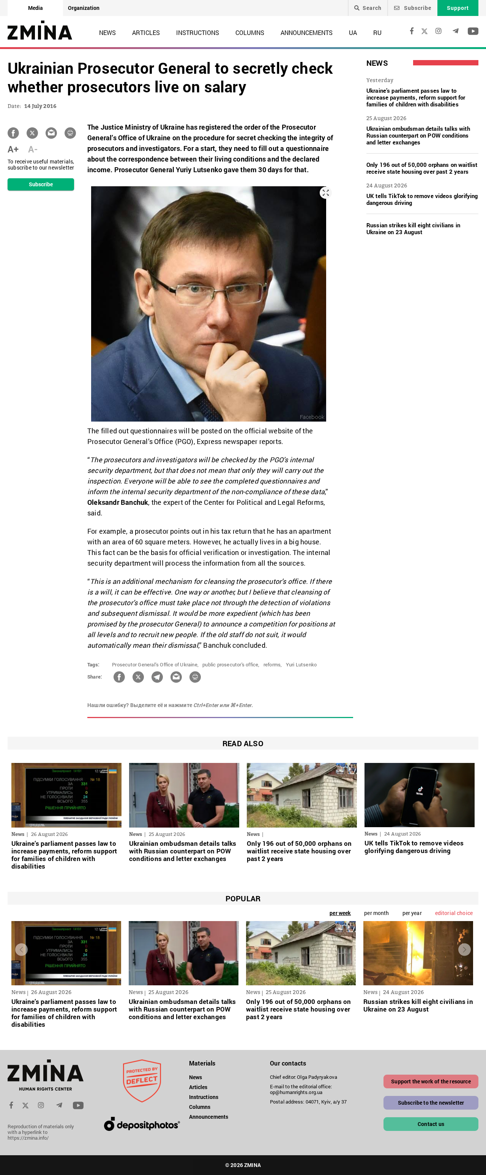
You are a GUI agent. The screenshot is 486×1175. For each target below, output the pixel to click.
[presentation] (21, 949)
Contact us (431, 1123)
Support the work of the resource (430, 1081)
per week (340, 913)
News (107, 32)
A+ (13, 149)
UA (353, 32)
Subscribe (416, 7)
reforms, (273, 664)
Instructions (197, 32)
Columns (249, 32)
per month (376, 913)
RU (377, 32)
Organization (83, 7)
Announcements (307, 32)
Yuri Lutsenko (301, 664)
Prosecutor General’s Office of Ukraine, (155, 664)
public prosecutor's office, (230, 664)
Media (35, 7)
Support (458, 7)
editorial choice (454, 913)
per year (412, 913)
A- (33, 149)
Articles (146, 32)
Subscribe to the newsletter (431, 1102)
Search (372, 8)
